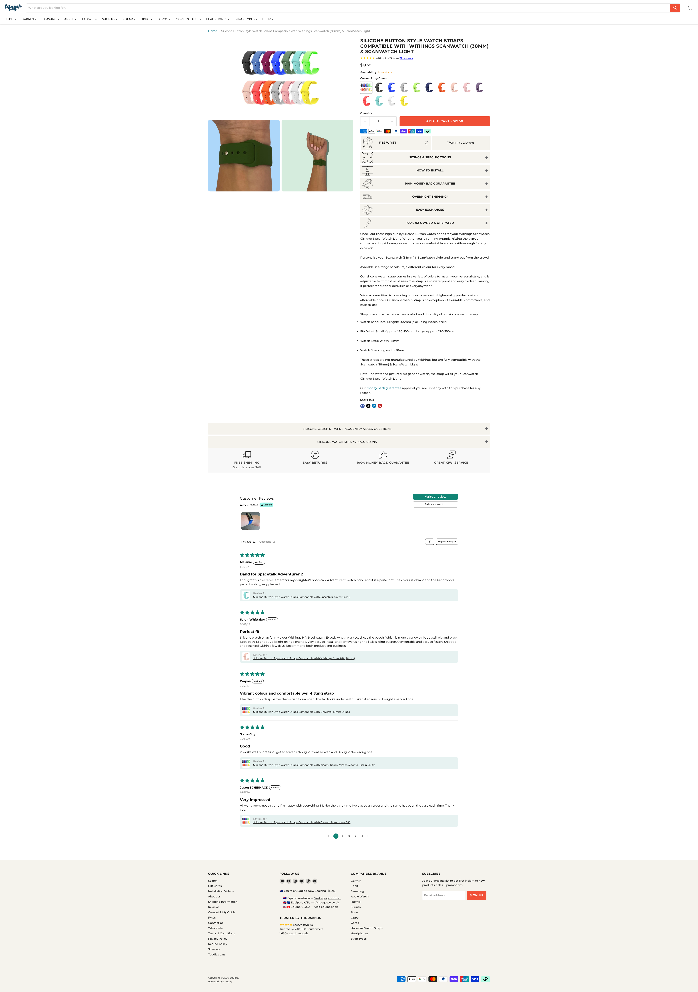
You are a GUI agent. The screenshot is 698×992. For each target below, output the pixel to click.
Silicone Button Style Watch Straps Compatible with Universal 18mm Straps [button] (301, 711)
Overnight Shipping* (430, 196)
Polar (128, 19)
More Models (187, 19)
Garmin (28, 19)
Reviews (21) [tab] (248, 541)
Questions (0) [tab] (267, 541)
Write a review (435, 496)
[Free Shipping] (247, 460)
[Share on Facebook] (362, 406)
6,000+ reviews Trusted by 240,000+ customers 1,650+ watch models (301, 929)
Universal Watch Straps (367, 928)
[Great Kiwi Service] (451, 460)
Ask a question (435, 504)
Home (212, 31)
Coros (163, 19)
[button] (246, 595)
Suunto (109, 19)
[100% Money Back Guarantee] (383, 460)
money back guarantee (384, 388)
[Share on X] (368, 406)
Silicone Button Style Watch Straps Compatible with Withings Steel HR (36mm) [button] (304, 658)
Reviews (213, 907)
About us (214, 896)
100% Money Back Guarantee (430, 183)
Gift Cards (215, 886)
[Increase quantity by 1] (392, 121)
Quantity (366, 113)
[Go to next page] (369, 836)
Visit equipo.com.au (327, 898)
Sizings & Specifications (430, 157)
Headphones (217, 19)
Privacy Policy (217, 938)
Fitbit (10, 19)
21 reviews (406, 58)
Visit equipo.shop (326, 907)
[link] (425, 58)
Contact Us (216, 923)
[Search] (675, 8)
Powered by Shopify (220, 981)
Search (213, 880)
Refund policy (217, 944)
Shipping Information (223, 901)
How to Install (430, 170)
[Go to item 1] (250, 521)
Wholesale (215, 928)
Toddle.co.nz (216, 954)
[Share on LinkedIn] (374, 406)
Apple (69, 19)
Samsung (49, 19)
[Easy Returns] (315, 460)
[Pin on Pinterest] (380, 406)
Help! (267, 19)
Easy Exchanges (430, 209)
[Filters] (429, 542)
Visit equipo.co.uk (327, 902)
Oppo (146, 19)
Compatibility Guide (221, 912)
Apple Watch (360, 896)
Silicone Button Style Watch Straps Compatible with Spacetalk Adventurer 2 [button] (301, 597)
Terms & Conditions (221, 933)
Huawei (88, 19)
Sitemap (214, 949)
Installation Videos (221, 891)
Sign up (477, 895)
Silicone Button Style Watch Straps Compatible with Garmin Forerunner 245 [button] (301, 822)
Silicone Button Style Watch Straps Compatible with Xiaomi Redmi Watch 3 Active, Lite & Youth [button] (314, 765)
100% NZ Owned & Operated (430, 223)
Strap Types (245, 19)
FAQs (212, 917)
